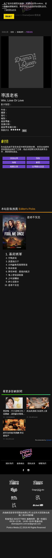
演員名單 (14, 158)
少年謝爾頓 (13, 278)
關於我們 (9, 463)
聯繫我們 (42, 463)
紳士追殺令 (13, 282)
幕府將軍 (15, 254)
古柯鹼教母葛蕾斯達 (18, 265)
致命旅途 (12, 268)
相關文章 (14, 167)
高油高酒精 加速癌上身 (37, 411)
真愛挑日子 (13, 261)
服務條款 (20, 463)
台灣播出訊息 (38, 167)
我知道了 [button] (8, 16)
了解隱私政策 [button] (10, 10)
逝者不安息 (13, 285)
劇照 (38, 162)
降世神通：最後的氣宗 (19, 271)
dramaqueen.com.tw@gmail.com (26, 524)
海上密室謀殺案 (15, 275)
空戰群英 (12, 258)
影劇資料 (20, 32)
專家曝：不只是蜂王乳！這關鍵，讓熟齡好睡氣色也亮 (14, 412)
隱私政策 (31, 463)
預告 (38, 158)
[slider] (15, 130)
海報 (14, 162)
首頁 (12, 32)
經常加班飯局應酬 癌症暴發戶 (13, 434)
